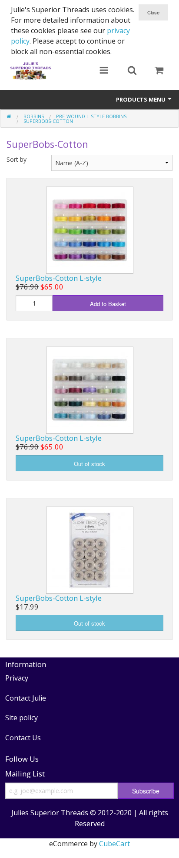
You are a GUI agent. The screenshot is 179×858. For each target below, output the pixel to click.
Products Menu (141, 99)
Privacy (16, 678)
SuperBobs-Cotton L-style (59, 278)
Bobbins (33, 116)
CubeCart (114, 843)
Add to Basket (108, 304)
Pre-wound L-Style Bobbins (91, 116)
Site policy (21, 717)
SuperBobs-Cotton (48, 121)
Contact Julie (25, 698)
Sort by (17, 159)
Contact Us (23, 737)
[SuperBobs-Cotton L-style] (89, 229)
